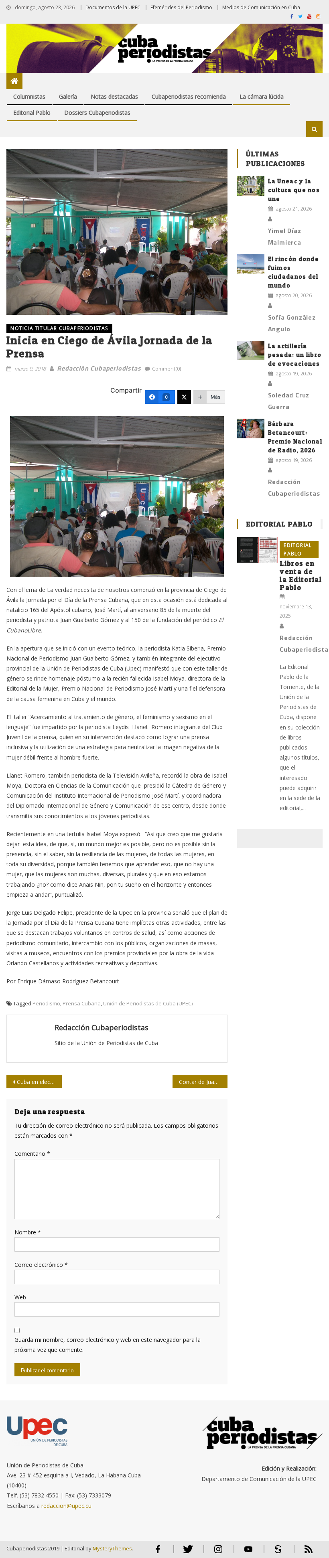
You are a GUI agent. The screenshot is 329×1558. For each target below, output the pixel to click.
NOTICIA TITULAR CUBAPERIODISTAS (59, 328)
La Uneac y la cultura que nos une (294, 190)
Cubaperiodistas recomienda (189, 96)
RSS (303, 1552)
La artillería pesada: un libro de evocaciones (295, 354)
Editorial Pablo (32, 112)
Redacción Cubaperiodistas (99, 368)
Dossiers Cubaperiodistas (97, 112)
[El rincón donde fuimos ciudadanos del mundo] (250, 264)
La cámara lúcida (262, 96)
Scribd (276, 1552)
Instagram (218, 1552)
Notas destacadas (114, 96)
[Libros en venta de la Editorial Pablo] (257, 550)
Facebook (158, 1552)
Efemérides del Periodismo (181, 7)
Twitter (186, 1552)
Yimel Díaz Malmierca (284, 236)
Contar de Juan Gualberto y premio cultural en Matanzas (203, 1082)
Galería (68, 96)
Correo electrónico (41, 1264)
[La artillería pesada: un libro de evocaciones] (250, 351)
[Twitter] (184, 397)
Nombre (27, 1232)
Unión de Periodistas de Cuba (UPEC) (148, 1003)
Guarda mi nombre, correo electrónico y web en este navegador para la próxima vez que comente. (107, 1344)
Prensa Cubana (82, 1003)
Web (20, 1297)
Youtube (248, 1552)
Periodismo (46, 1003)
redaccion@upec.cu (66, 1505)
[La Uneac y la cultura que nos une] (250, 186)
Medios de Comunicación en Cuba (261, 7)
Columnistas (29, 96)
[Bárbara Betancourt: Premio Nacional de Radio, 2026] (250, 428)
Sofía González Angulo (292, 323)
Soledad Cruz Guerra (289, 400)
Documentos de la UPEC (112, 7)
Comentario (32, 1153)
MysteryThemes (112, 1548)
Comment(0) (166, 368)
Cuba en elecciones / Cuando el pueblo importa (39, 1082)
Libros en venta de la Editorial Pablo (301, 575)
